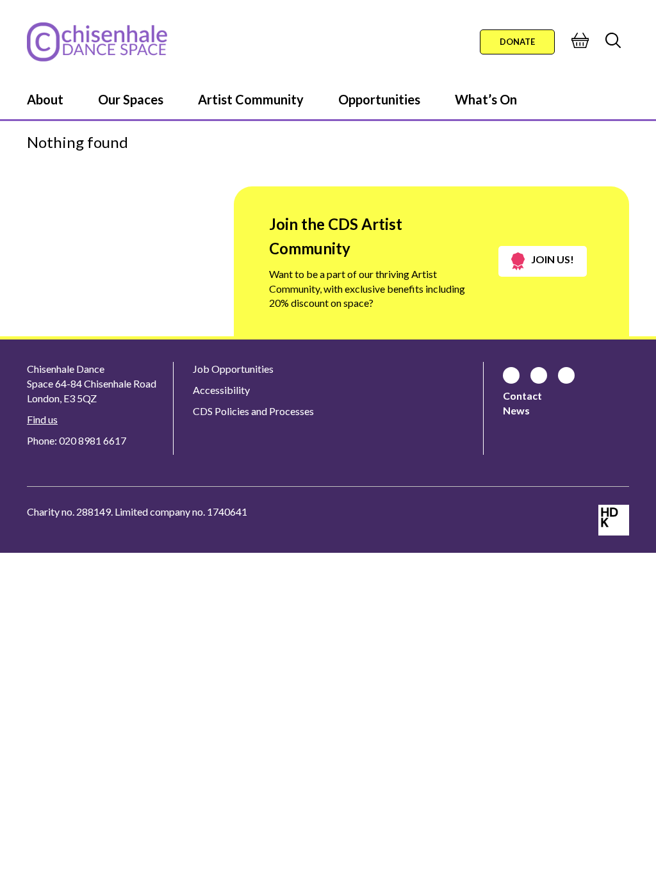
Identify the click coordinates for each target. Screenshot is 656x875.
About (45, 99)
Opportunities (379, 99)
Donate (517, 42)
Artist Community (251, 99)
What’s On (486, 99)
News (516, 410)
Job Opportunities (233, 369)
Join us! (552, 259)
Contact (522, 395)
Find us (42, 419)
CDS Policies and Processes (253, 411)
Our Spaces (130, 99)
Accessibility (221, 390)
